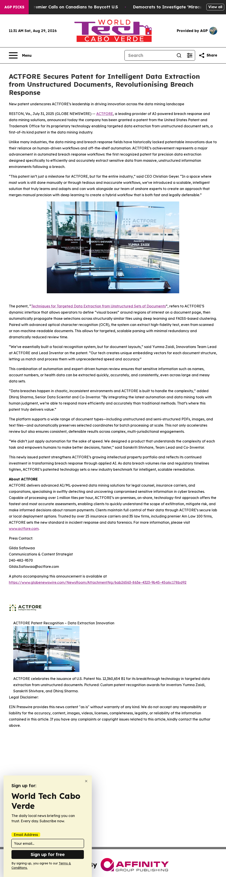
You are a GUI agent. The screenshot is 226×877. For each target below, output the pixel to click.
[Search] (179, 55)
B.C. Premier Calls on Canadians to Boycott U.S (70, 6)
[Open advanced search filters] (189, 55)
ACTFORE (104, 113)
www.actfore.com (24, 528)
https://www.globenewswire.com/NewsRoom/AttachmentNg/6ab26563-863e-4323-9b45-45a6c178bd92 (97, 582)
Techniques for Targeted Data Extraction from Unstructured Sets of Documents (98, 306)
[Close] (86, 781)
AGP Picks (14, 7)
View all (215, 7)
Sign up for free (48, 854)
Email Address (26, 834)
